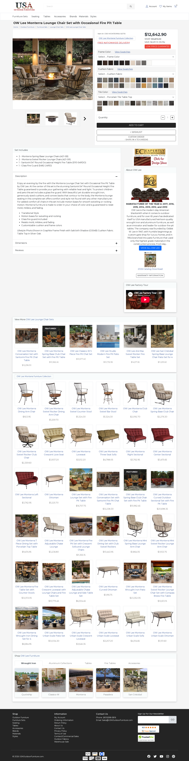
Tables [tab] (88, 663)
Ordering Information (63, 720)
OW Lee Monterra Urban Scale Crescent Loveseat (81, 636)
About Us (58, 725)
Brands (73, 16)
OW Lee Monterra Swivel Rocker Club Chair (27, 454)
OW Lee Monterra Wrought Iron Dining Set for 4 (27, 636)
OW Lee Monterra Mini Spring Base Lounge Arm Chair (135, 543)
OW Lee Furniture (30, 656)
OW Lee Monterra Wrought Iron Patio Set (135, 589)
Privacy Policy (60, 731)
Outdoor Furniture (20, 717)
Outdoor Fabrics (61, 739)
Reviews (19, 250)
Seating (35, 16)
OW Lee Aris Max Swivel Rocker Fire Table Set (135, 354)
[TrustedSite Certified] (146, 738)
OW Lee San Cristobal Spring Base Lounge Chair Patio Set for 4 (162, 354)
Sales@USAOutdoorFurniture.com (117, 720)
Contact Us (59, 728)
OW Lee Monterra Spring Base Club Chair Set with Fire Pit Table (54, 354)
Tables (46, 16)
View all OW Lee (150, 248)
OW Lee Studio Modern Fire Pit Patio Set (108, 354)
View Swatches (122, 52)
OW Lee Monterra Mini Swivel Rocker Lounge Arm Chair (162, 543)
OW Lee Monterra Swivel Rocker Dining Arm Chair (54, 411)
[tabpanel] (94, 683)
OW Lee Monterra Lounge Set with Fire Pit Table (81, 497)
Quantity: (103, 117)
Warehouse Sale (61, 742)
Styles (93, 16)
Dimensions (21, 243)
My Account (59, 717)
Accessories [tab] (134, 663)
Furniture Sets (20, 16)
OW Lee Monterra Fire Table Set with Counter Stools (26, 589)
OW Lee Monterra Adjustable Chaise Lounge (54, 543)
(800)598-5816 (109, 717)
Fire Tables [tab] (110, 663)
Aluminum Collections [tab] (60, 663)
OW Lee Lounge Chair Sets (40, 319)
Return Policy (60, 723)
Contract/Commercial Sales (66, 736)
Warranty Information (150, 275)
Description (21, 176)
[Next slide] (84, 118)
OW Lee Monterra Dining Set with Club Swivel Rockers (108, 543)
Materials (83, 16)
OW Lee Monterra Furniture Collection (116, 38)
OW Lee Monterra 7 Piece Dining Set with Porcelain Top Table (27, 543)
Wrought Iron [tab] (28, 663)
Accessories (60, 16)
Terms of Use (60, 734)
